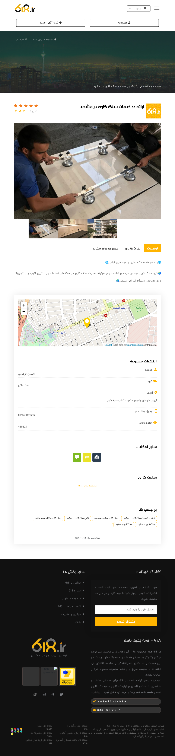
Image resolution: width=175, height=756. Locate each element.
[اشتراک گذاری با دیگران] (20, 111)
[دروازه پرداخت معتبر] (67, 676)
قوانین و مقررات (71, 614)
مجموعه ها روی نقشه (43, 39)
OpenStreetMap (134, 344)
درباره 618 (75, 590)
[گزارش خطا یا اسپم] (16, 111)
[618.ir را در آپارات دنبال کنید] (35, 695)
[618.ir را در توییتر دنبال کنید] (61, 695)
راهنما (77, 622)
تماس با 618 (73, 582)
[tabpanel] (43, 229)
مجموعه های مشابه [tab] (105, 248)
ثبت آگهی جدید (49, 23)
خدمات (157, 87)
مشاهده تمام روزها (87, 485)
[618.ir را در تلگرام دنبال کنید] (53, 695)
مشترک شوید (126, 621)
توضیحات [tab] (152, 248)
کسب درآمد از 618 (69, 606)
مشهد (129, 400)
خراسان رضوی (142, 400)
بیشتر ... (95, 692)
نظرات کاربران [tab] (132, 248)
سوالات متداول (72, 598)
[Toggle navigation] (157, 8)
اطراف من (19, 39)
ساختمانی (144, 87)
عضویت (123, 23)
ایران (154, 400)
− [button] (23, 311)
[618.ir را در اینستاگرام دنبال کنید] (44, 695)
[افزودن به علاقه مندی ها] (24, 111)
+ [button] (23, 305)
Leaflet (108, 344)
